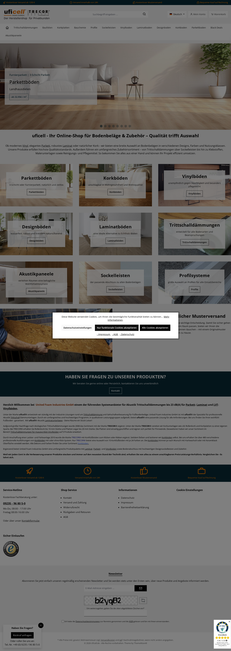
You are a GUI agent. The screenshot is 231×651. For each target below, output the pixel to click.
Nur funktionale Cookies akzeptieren (117, 327)
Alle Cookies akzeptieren (155, 327)
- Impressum (104, 334)
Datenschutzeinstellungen (77, 327)
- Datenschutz (127, 334)
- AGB (115, 334)
